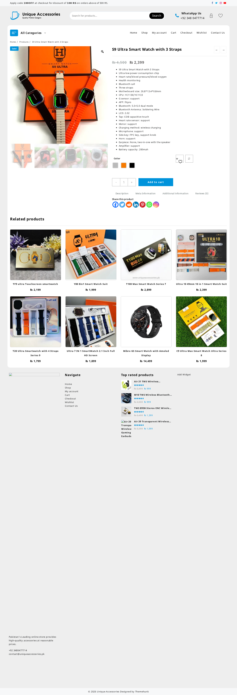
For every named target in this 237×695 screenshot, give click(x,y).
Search (156, 15)
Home (68, 384)
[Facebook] (115, 205)
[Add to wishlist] (180, 159)
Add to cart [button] (35, 275)
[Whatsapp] (149, 205)
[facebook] (212, 3)
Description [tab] (122, 193)
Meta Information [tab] (146, 193)
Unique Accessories (108, 691)
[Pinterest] (142, 205)
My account (71, 391)
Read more (146, 275)
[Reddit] (129, 205)
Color (117, 158)
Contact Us (71, 405)
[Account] (213, 16)
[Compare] (189, 159)
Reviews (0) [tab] (201, 193)
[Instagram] (156, 205)
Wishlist (69, 402)
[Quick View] (32, 253)
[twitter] (216, 3)
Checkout (70, 398)
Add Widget (184, 374)
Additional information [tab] (175, 193)
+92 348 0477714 (192, 18)
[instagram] (220, 3)
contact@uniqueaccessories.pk (27, 654)
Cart (67, 394)
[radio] (115, 165)
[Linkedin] (136, 205)
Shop (68, 387)
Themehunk (142, 691)
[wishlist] (39, 253)
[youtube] (225, 3)
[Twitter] (122, 205)
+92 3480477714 (18, 650)
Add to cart (156, 182)
